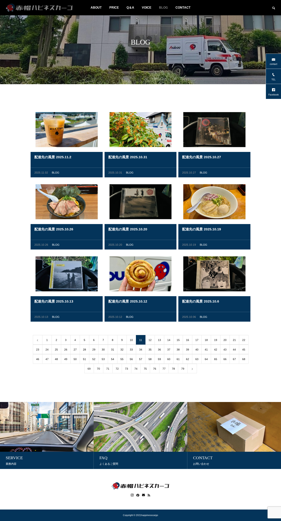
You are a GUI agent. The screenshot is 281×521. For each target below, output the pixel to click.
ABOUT (96, 7)
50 (75, 359)
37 (168, 349)
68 (243, 359)
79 (182, 368)
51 (84, 359)
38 (178, 349)
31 (112, 349)
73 (126, 368)
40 (196, 349)
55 (121, 359)
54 (112, 359)
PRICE (114, 7)
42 (215, 349)
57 (140, 359)
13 (159, 340)
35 (150, 349)
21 (234, 340)
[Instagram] (132, 495)
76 (154, 368)
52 (93, 359)
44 (234, 349)
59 (159, 359)
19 (215, 340)
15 (178, 340)
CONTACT (183, 7)
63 (196, 359)
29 (93, 349)
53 (103, 359)
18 (206, 340)
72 (117, 368)
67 (234, 359)
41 (206, 349)
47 (47, 359)
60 (168, 359)
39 (187, 349)
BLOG (163, 7)
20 (225, 340)
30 (103, 349)
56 (131, 359)
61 (178, 359)
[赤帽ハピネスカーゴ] (39, 7)
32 (121, 349)
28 (84, 349)
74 (135, 368)
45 (243, 349)
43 (225, 349)
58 (150, 359)
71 (107, 368)
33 (131, 349)
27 (75, 349)
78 (173, 368)
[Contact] (143, 495)
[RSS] (149, 495)
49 (65, 359)
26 (65, 349)
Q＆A (130, 7)
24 (47, 349)
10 (131, 340)
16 (187, 340)
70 (98, 368)
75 (145, 368)
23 (37, 349)
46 (37, 359)
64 (206, 359)
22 (243, 340)
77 (164, 368)
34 (140, 349)
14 (168, 340)
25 (56, 349)
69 (89, 368)
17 (196, 340)
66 (225, 359)
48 (56, 359)
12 (150, 340)
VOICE (146, 7)
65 (215, 359)
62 (187, 359)
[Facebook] (137, 495)
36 (159, 349)
